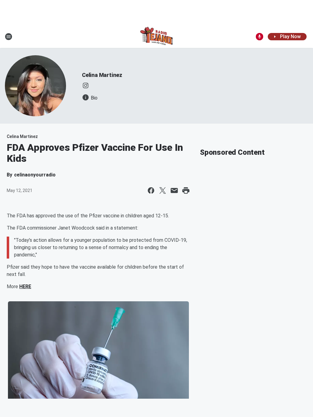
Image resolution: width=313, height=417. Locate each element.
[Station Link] (156, 36)
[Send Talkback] (259, 36)
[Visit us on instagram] (85, 85)
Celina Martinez (102, 75)
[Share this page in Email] (174, 190)
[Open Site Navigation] (8, 36)
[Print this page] (186, 190)
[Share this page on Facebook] (151, 190)
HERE (25, 286)
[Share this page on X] (162, 190)
